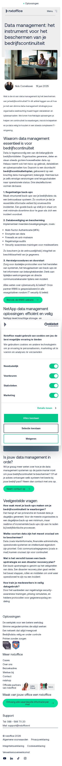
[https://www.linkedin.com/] (11, 758)
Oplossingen (32, 3)
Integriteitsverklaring (13, 745)
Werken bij (8, 672)
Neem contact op (16, 488)
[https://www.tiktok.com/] (18, 758)
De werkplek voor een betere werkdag (23, 622)
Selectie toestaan (31, 428)
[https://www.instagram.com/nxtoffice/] (25, 758)
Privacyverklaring (40, 739)
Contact (7, 676)
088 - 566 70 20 (16, 721)
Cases (6, 660)
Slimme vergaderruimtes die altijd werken (24, 626)
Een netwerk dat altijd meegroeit (20, 630)
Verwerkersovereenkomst (16, 752)
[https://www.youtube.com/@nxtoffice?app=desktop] (5, 758)
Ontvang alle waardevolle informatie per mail (27, 703)
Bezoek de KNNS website (20, 299)
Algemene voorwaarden (15, 739)
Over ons (7, 664)
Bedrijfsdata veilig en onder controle (22, 634)
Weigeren (31, 438)
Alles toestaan (31, 418)
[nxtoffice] (14, 11)
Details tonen (44, 408)
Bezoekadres (10, 668)
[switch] (53, 375)
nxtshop (7, 680)
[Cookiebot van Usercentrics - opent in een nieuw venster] (44, 325)
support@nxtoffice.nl (19, 725)
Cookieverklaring (36, 745)
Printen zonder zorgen (14, 638)
